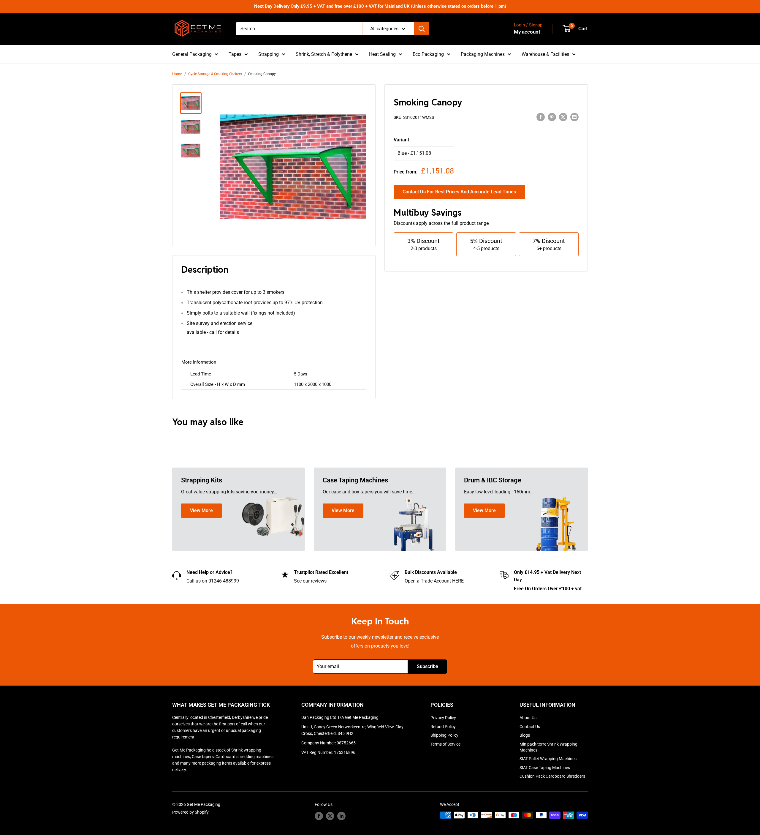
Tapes (235, 54)
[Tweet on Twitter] (563, 117)
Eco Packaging (428, 54)
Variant (401, 140)
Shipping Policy (444, 735)
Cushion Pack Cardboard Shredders (552, 776)
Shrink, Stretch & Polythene (324, 54)
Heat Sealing (382, 54)
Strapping (268, 54)
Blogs (525, 735)
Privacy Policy (443, 717)
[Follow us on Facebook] (319, 816)
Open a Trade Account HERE (434, 581)
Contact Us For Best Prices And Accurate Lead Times (459, 192)
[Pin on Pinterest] (552, 117)
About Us (528, 717)
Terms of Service (445, 744)
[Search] (421, 28)
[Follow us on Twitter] (330, 816)
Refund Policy (443, 726)
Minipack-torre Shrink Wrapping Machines (548, 747)
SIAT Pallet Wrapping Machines (548, 758)
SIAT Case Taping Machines (545, 767)
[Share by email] (574, 117)
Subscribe (427, 666)
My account (527, 32)
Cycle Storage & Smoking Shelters (215, 74)
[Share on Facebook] (540, 117)
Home (177, 74)
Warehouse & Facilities (545, 54)
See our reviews (310, 581)
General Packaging (192, 54)
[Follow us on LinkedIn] (341, 816)
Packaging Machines (483, 54)
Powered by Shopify (190, 812)
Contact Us (530, 726)
